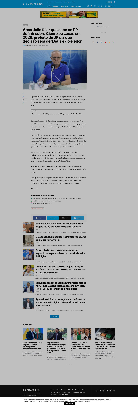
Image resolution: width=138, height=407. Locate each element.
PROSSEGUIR (69, 403)
